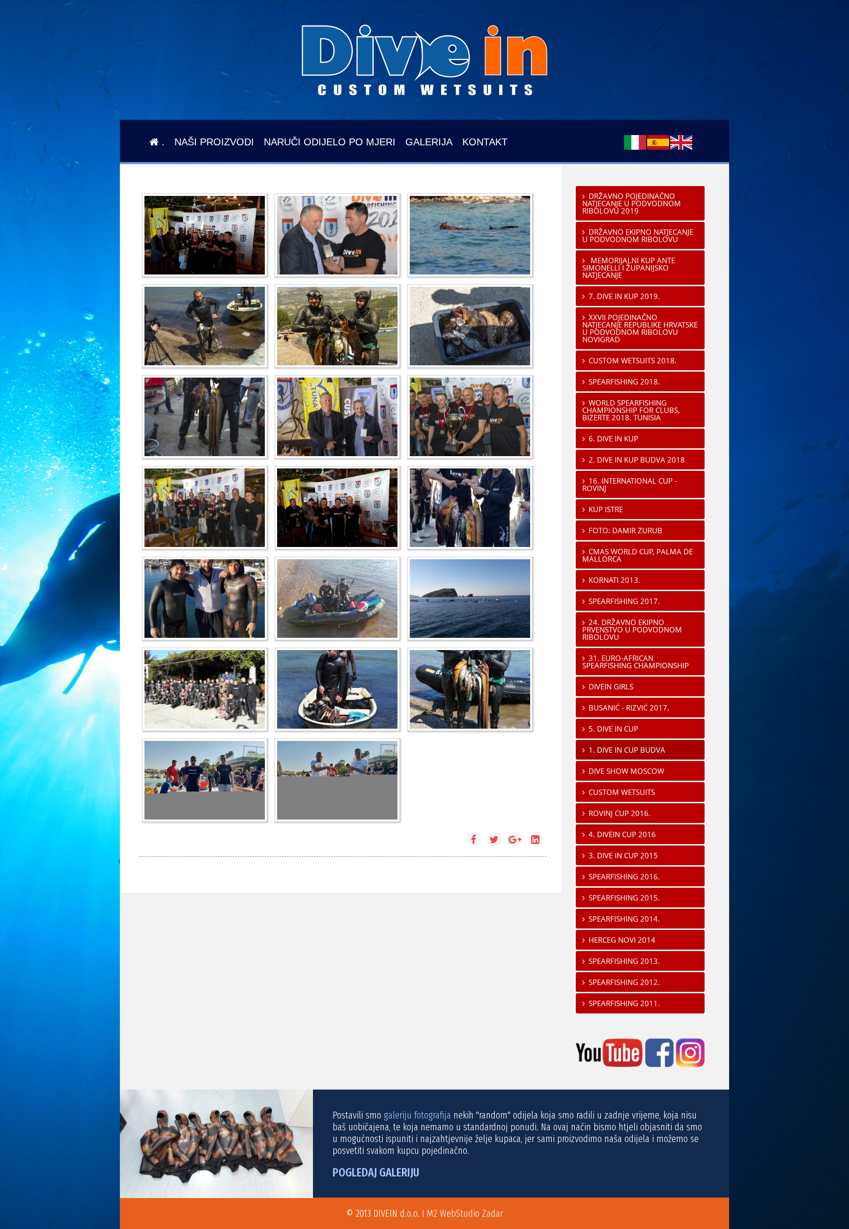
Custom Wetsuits (622, 792)
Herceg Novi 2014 (622, 940)
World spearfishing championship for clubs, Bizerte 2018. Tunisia (631, 410)
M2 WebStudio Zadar (465, 1213)
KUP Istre (606, 509)
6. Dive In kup (613, 438)
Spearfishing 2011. (624, 1003)
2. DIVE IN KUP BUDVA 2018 (637, 459)
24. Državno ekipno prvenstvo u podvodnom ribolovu (632, 629)
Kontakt (485, 142)
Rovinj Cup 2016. (620, 813)
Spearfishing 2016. (624, 876)
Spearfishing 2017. (624, 601)
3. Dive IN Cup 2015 (623, 855)
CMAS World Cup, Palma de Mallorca (637, 555)
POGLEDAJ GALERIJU (376, 1172)
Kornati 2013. (614, 580)
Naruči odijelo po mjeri (330, 142)
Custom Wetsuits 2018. (633, 360)
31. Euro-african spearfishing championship (635, 661)
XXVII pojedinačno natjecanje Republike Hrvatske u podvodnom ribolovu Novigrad (640, 328)
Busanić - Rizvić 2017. (629, 707)
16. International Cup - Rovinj (629, 484)
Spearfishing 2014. (624, 919)
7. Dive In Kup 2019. (624, 296)
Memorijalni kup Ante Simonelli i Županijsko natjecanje (628, 267)
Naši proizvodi (214, 142)
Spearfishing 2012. (624, 982)
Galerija (429, 142)
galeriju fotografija (417, 1115)
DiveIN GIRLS (611, 686)
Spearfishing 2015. (624, 897)
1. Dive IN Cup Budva (627, 750)
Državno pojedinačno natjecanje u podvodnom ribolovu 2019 (631, 203)
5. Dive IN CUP (613, 729)
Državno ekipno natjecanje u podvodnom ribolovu (637, 235)
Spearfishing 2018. (624, 381)
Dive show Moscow (626, 771)
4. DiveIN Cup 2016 (622, 834)
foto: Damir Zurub (625, 530)
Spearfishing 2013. (624, 961)
